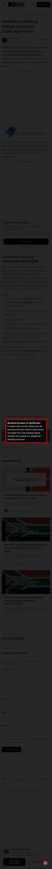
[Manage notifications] (45, 863)
